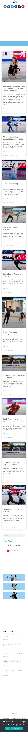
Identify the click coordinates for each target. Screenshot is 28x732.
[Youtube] (22, 6)
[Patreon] (5, 6)
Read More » (6, 108)
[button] (26, 4)
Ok (8, 728)
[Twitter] (12, 6)
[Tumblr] (15, 6)
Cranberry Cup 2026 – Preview (12, 653)
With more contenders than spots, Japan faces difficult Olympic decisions (14, 88)
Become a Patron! (8, 541)
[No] (26, 725)
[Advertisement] (14, 27)
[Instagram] (19, 6)
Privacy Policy (14, 715)
